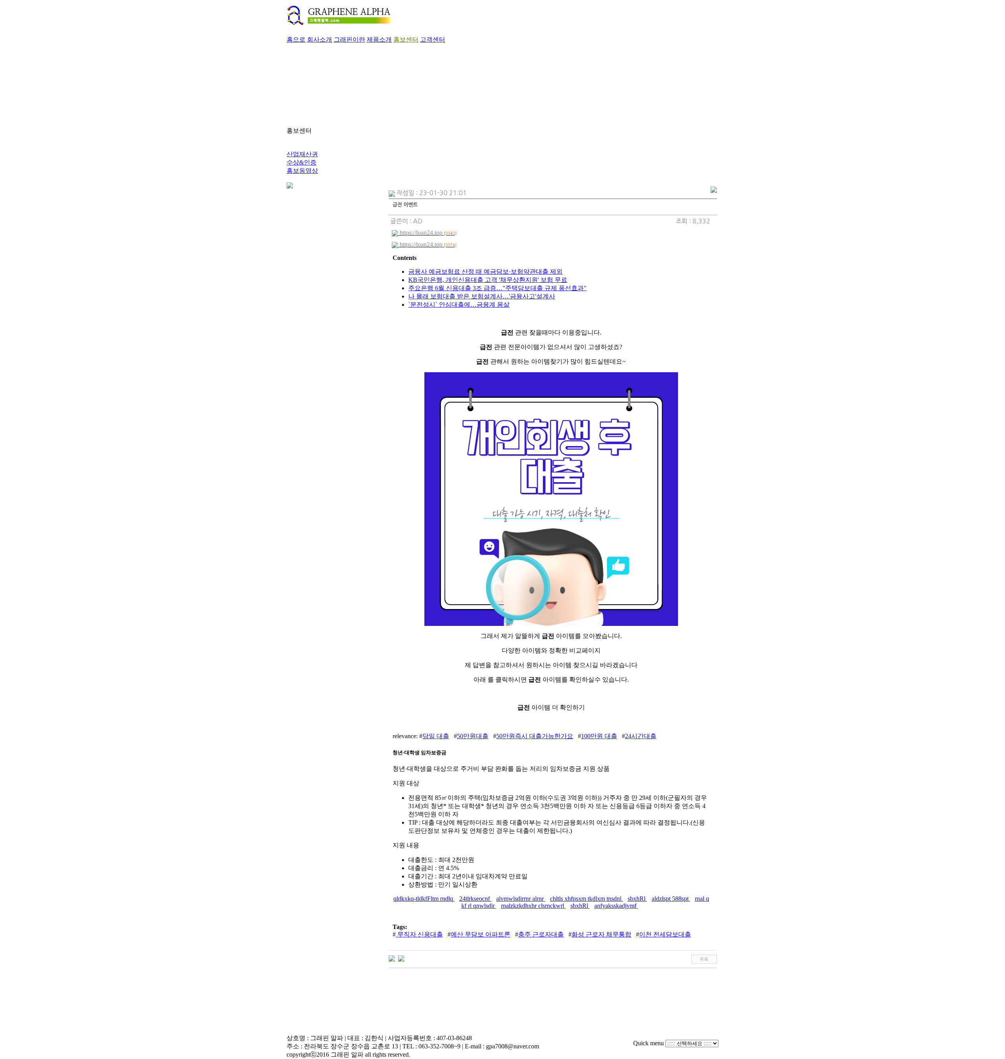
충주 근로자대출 (541, 934)
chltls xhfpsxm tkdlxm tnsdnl (586, 898)
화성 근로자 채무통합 (601, 934)
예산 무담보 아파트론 (480, 934)
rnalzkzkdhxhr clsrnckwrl (533, 905)
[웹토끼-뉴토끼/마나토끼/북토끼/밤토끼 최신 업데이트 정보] (401, 958)
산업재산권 (302, 154)
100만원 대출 (599, 736)
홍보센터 (405, 39)
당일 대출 (435, 736)
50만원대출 (472, 736)
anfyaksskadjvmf (616, 905)
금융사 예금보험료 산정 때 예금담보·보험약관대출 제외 (485, 271)
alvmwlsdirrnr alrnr (520, 898)
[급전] (551, 623)
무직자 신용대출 (419, 934)
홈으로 (296, 39)
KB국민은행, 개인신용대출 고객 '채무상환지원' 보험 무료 (487, 279)
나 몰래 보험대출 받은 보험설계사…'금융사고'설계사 (481, 296)
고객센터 (432, 39)
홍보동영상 (302, 170)
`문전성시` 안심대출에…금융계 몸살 (459, 304)
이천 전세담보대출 (665, 934)
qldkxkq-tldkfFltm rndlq (424, 898)
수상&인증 (301, 162)
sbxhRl (637, 898)
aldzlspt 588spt (671, 898)
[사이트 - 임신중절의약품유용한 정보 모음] (392, 958)
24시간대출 (640, 736)
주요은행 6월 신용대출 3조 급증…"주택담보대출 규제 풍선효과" (497, 288)
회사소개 (319, 39)
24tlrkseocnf (475, 898)
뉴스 (293, 146)
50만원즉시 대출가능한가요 (534, 736)
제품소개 (379, 39)
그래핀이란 (349, 39)
